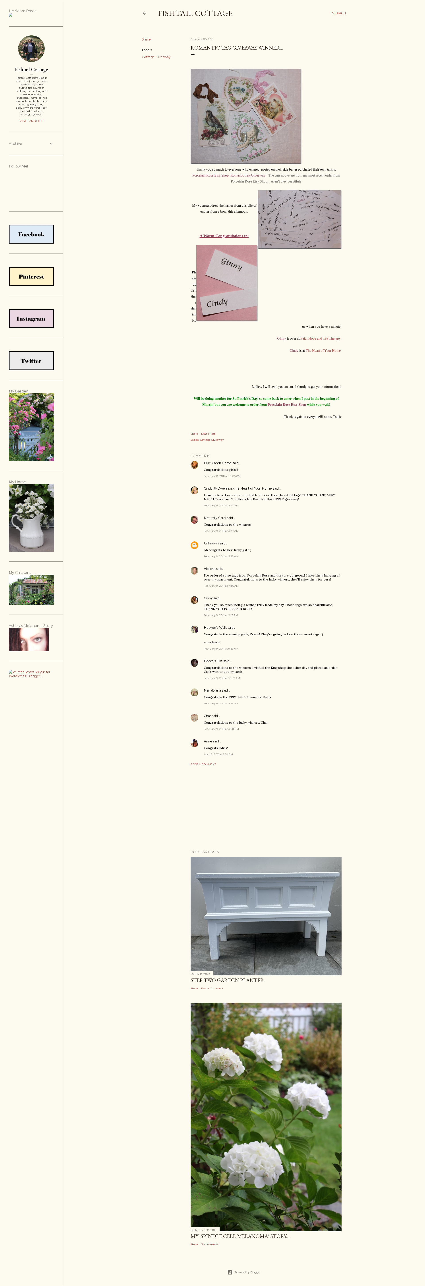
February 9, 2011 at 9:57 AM (221, 648)
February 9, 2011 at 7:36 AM (221, 585)
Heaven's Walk (215, 628)
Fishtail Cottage (195, 13)
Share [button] (146, 39)
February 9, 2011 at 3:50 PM (221, 728)
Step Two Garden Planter (227, 980)
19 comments (209, 1244)
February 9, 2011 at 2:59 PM (221, 703)
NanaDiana (212, 690)
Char (207, 716)
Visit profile (31, 121)
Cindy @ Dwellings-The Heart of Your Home (238, 488)
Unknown (211, 543)
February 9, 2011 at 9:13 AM (221, 615)
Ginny (208, 598)
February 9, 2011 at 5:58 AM (221, 556)
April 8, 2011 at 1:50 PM (218, 754)
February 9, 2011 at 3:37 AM (221, 530)
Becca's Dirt (213, 661)
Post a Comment (203, 764)
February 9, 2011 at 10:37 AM (222, 678)
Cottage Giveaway (156, 57)
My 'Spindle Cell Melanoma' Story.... (241, 1236)
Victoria (209, 569)
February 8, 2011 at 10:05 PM (222, 476)
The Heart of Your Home (323, 350)
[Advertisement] (266, 808)
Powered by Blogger (247, 1272)
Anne (208, 741)
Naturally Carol (215, 518)
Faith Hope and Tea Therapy (320, 338)
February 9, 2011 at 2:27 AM (221, 505)
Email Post (208, 433)
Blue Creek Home (218, 463)
